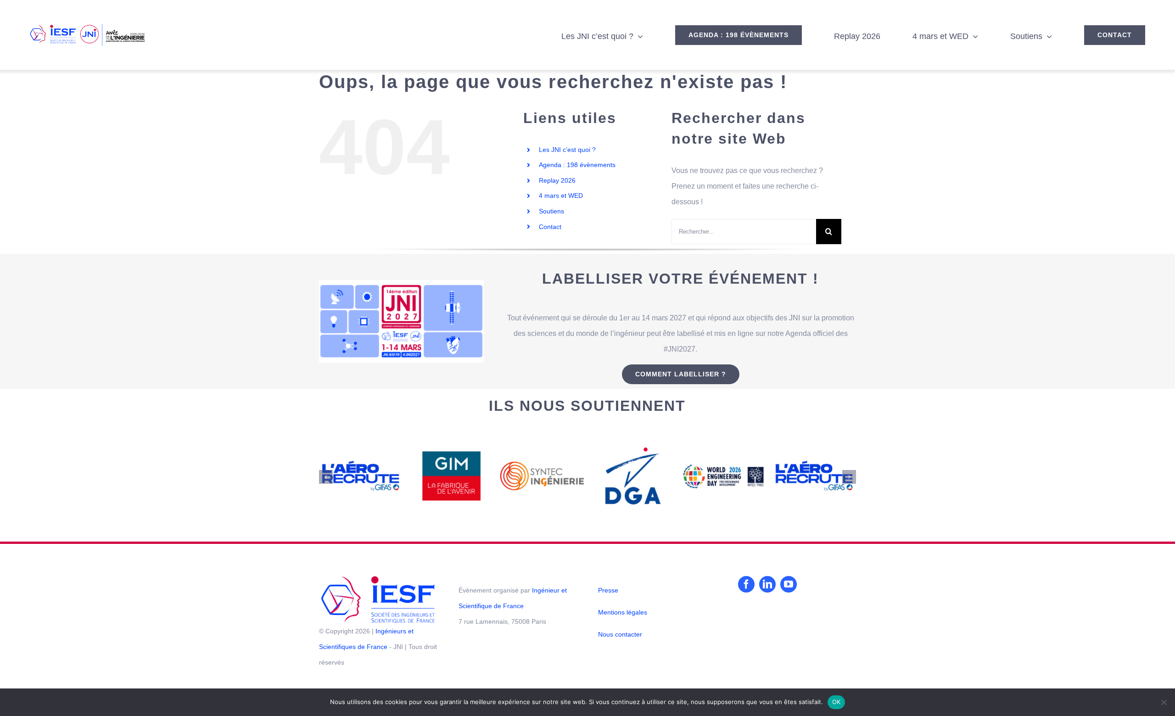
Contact (550, 226)
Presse (608, 590)
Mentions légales (622, 612)
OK (836, 701)
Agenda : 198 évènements (577, 164)
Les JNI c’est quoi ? (567, 149)
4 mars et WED (561, 195)
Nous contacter (620, 634)
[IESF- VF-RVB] (378, 579)
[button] (326, 477)
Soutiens (551, 211)
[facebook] (746, 584)
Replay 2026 (557, 180)
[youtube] (788, 584)
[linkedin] (767, 584)
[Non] (1163, 702)
